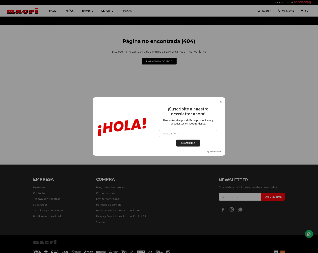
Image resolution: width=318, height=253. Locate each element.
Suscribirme (188, 143)
